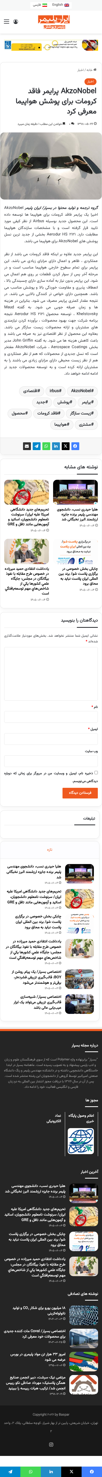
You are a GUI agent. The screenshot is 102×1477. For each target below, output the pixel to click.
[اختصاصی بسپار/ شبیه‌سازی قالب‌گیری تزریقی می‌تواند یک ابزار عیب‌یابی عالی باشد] (79, 1004)
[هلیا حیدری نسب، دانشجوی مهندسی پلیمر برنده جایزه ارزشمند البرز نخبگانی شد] (75, 492)
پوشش (64, 402)
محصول (18, 413)
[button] (25, 47)
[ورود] (15, 24)
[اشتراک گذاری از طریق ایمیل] (27, 446)
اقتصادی (30, 391)
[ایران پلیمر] (51, 22)
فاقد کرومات (47, 413)
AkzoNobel (81, 391)
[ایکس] (66, 446)
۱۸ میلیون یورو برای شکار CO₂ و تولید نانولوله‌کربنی (39, 1310)
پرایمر (86, 402)
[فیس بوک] (75, 446)
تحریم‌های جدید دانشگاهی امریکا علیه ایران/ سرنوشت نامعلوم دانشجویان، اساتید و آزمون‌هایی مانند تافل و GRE (28, 517)
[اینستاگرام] (51, 1444)
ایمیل (93, 729)
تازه (49, 850)
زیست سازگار (80, 413)
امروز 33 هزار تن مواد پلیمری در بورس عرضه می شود (37, 1357)
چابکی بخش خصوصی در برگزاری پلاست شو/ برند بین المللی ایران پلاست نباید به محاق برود (78, 576)
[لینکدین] (56, 446)
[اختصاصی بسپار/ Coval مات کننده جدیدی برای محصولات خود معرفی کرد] (83, 1338)
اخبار (80, 70)
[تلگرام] (37, 446)
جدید (40, 402)
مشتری (85, 424)
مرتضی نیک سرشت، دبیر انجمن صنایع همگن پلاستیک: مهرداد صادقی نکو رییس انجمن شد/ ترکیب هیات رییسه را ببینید (35, 1383)
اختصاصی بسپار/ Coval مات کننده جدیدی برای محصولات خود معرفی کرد (34, 1334)
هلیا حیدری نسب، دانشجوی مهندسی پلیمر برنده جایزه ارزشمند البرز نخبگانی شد (77, 514)
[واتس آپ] (46, 446)
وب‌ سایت (91, 751)
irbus (54, 391)
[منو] (6, 24)
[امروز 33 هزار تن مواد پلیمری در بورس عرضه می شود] (83, 1361)
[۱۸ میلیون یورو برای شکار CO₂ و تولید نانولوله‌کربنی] (83, 1315)
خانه (90, 70)
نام (95, 707)
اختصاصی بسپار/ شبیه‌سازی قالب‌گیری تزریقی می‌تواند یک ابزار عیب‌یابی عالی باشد (37, 1002)
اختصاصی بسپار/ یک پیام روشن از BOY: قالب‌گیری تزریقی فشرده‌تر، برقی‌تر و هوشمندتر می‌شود (36, 977)
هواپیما (60, 424)
